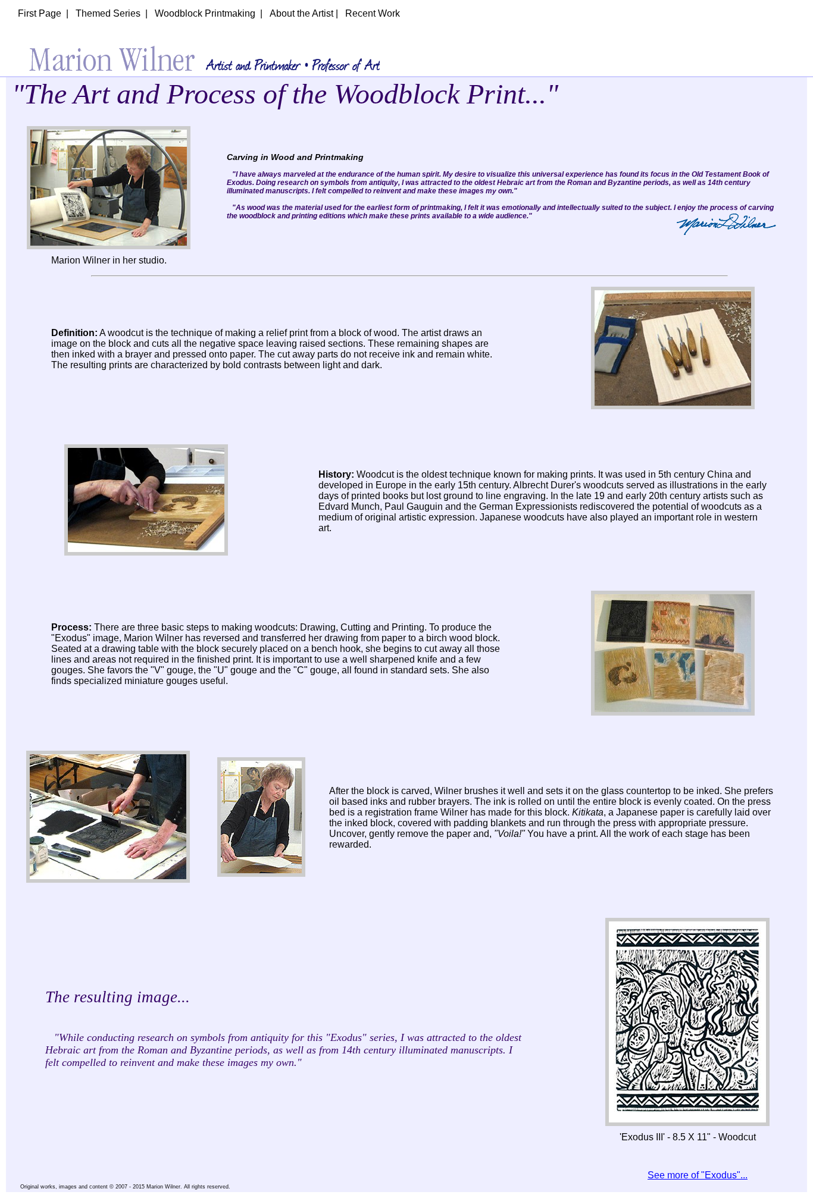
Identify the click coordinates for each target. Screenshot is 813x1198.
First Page (39, 13)
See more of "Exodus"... (698, 1175)
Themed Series (108, 13)
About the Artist (301, 13)
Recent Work (372, 13)
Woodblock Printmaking (205, 13)
